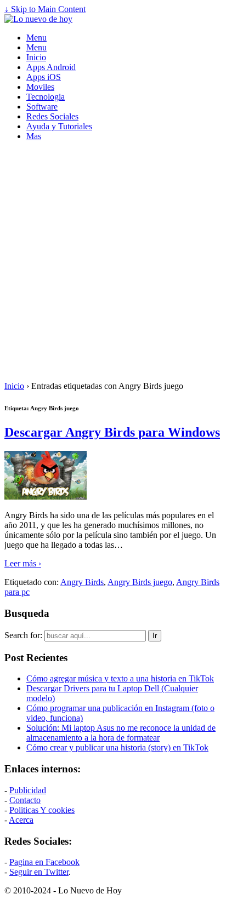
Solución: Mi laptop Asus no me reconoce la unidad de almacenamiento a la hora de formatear (121, 732)
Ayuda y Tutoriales (59, 126)
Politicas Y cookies (42, 810)
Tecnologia (45, 96)
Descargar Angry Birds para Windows (112, 432)
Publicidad (27, 790)
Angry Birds (82, 582)
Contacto (25, 800)
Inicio (36, 57)
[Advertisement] (113, 263)
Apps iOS (43, 77)
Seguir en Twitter (39, 871)
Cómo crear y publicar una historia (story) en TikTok (117, 747)
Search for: (23, 635)
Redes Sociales (52, 116)
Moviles (40, 86)
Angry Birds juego (140, 582)
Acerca (21, 819)
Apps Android (51, 67)
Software (42, 106)
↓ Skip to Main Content (45, 9)
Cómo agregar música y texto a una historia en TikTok (120, 678)
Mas (33, 136)
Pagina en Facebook (44, 862)
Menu (36, 37)
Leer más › (22, 563)
